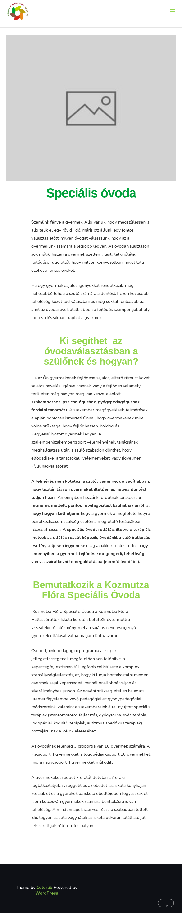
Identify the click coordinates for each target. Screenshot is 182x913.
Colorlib (44, 887)
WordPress (46, 893)
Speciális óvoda (91, 193)
